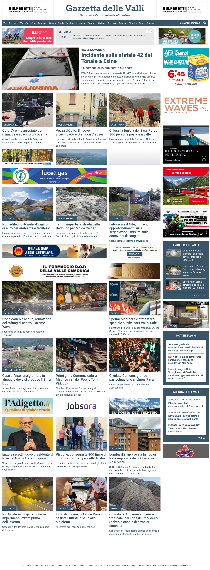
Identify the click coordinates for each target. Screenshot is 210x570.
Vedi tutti (202, 438)
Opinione (151, 23)
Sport (141, 23)
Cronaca (92, 23)
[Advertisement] (186, 470)
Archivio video (200, 295)
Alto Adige (81, 23)
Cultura (101, 23)
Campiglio (112, 23)
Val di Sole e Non (28, 23)
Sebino (52, 23)
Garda (61, 23)
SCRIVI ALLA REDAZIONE (190, 23)
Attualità (133, 23)
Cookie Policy (184, 565)
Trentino (70, 23)
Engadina (42, 23)
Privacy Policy (171, 565)
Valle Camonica (10, 23)
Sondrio (123, 23)
